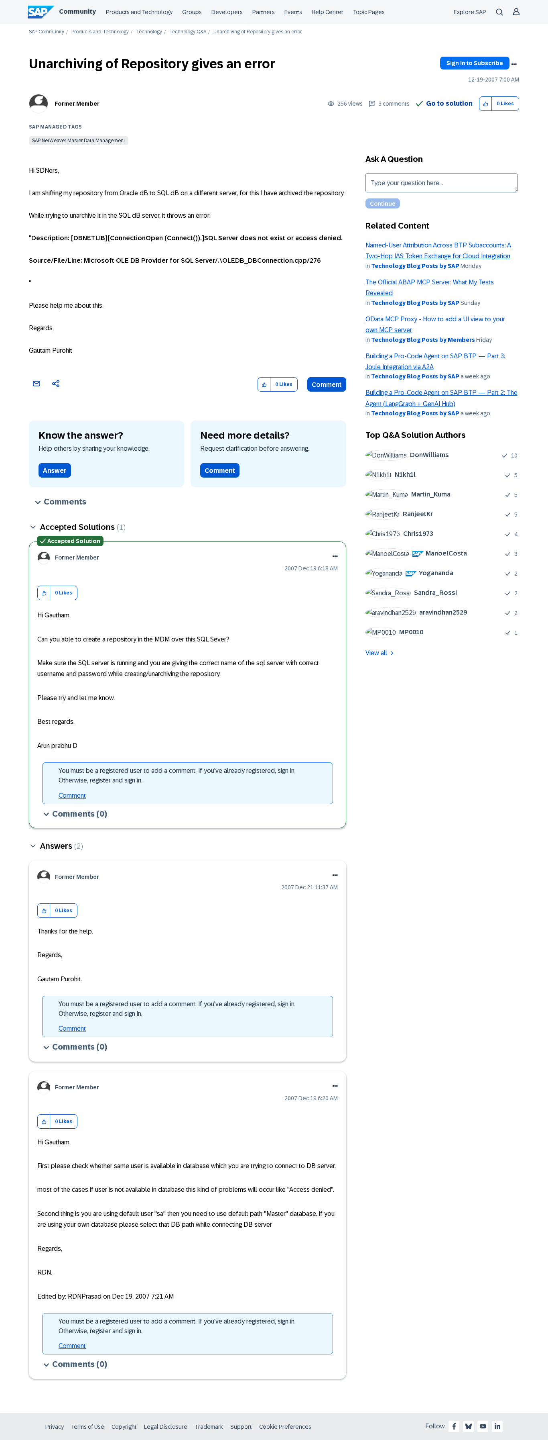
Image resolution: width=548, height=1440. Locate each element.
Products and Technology (139, 12)
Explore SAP (470, 12)
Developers (227, 12)
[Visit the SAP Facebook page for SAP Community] (454, 1426)
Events (293, 12)
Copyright (124, 1427)
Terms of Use (87, 1427)
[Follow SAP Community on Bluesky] (468, 1426)
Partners (263, 12)
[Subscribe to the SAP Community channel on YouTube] (483, 1426)
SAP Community (46, 32)
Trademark (209, 1427)
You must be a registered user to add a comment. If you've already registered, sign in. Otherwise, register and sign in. (177, 775)
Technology (149, 32)
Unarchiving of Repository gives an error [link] (257, 32)
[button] (485, 104)
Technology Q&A (187, 32)
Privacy (54, 1427)
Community (77, 11)
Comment (327, 384)
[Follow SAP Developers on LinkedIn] (497, 1426)
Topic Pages (369, 12)
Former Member (77, 103)
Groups (192, 12)
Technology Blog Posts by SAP (415, 266)
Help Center (327, 12)
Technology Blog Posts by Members (423, 340)
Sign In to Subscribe (475, 63)
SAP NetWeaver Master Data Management (78, 140)
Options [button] (514, 64)
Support (241, 1427)
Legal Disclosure (165, 1427)
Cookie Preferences (285, 1427)
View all (376, 653)
